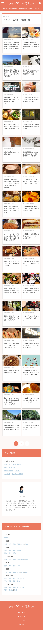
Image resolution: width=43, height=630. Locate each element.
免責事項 (21, 624)
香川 (5, 581)
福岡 (5, 587)
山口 (22, 578)
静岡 (14, 566)
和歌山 (27, 572)
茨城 (5, 553)
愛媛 (14, 581)
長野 (22, 559)
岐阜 (10, 566)
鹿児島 (11, 590)
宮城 (14, 544)
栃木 (10, 553)
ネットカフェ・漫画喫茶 (9, 8)
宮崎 (5, 590)
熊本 (18, 587)
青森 (5, 544)
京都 (14, 572)
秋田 (18, 544)
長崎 (14, 587)
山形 (22, 544)
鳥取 (5, 578)
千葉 (14, 550)
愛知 (5, 566)
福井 (14, 559)
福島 (26, 544)
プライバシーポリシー (21, 620)
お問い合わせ (21, 616)
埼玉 (10, 550)
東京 (5, 550)
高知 (18, 581)
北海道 (6, 538)
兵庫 (10, 572)
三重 (18, 566)
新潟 (26, 559)
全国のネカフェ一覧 (26, 8)
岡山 (14, 578)
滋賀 (18, 572)
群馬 (14, 553)
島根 (10, 578)
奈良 (22, 572)
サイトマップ (21, 612)
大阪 (5, 572)
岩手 (10, 544)
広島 (18, 578)
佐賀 (10, 587)
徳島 (10, 581)
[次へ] (27, 443)
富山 (5, 559)
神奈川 (19, 550)
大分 (22, 587)
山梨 (18, 559)
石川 (10, 559)
